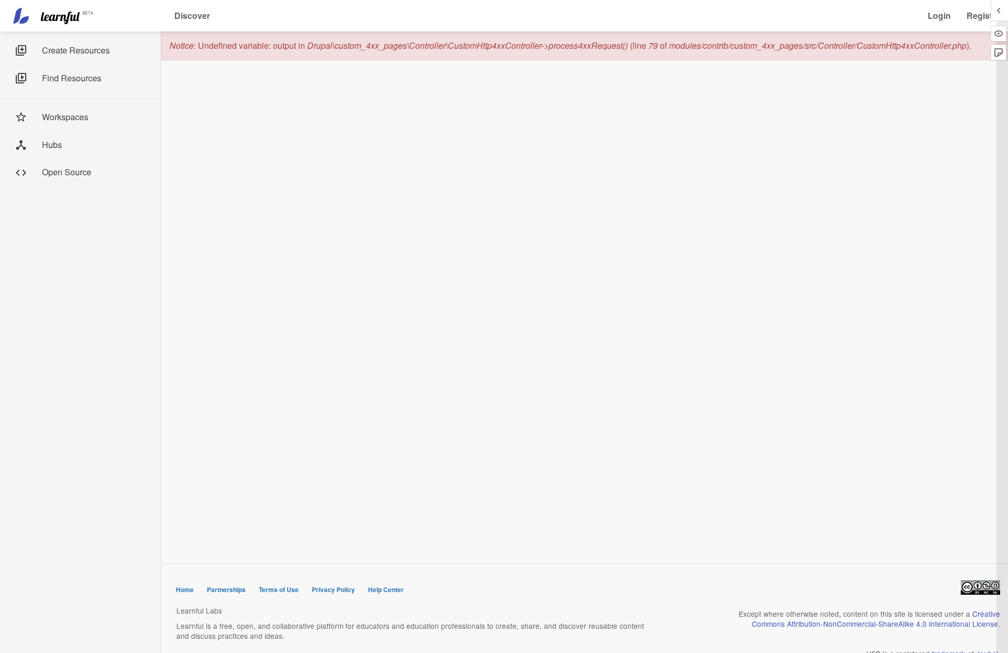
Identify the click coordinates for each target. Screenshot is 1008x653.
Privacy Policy (333, 589)
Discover (192, 15)
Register (983, 15)
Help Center (386, 589)
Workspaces (65, 117)
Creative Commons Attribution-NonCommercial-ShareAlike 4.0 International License (876, 618)
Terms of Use (279, 589)
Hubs (52, 145)
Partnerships (226, 589)
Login (939, 15)
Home (185, 589)
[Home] (54, 16)
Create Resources (76, 50)
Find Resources (71, 78)
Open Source (66, 172)
